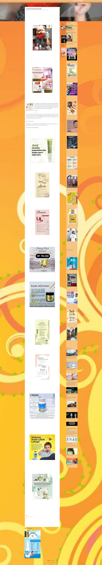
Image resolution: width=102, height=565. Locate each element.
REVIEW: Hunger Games (69, 464)
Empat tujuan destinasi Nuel (70, 380)
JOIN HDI (35, 112)
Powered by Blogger (51, 560)
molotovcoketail (52, 562)
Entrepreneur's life (28, 516)
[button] (26, 11)
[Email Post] (26, 515)
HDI (32, 516)
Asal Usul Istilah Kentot (69, 443)
